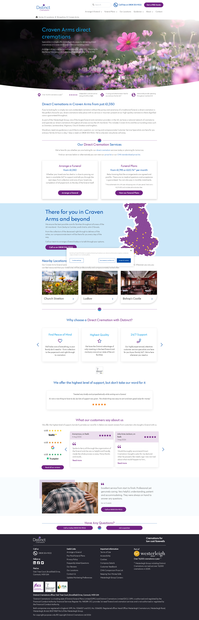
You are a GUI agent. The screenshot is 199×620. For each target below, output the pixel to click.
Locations (50, 17)
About (148, 12)
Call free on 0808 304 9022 (130, 5)
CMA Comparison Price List (111, 570)
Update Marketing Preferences (79, 578)
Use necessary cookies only (107, 260)
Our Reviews (72, 567)
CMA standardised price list (128, 155)
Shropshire (61, 17)
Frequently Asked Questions (78, 563)
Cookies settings (76, 260)
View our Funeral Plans (129, 193)
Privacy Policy (72, 559)
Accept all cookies (124, 260)
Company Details (107, 563)
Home (41, 17)
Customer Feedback (108, 567)
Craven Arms (73, 17)
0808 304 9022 (45, 553)
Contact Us (71, 574)
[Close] (131, 250)
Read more (77, 460)
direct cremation (103, 150)
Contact (159, 12)
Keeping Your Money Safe (110, 574)
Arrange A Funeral (92, 12)
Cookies (103, 559)
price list (108, 155)
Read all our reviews (52, 467)
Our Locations (125, 12)
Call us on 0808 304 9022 (61, 247)
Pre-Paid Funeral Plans (76, 556)
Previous (38, 344)
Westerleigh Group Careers (111, 578)
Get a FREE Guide (154, 5)
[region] (100, 257)
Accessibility (105, 556)
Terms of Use (105, 552)
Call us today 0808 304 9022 (75, 528)
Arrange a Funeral (70, 193)
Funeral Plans (109, 12)
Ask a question (124, 528)
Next (161, 344)
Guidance (138, 12)
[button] (93, 5)
